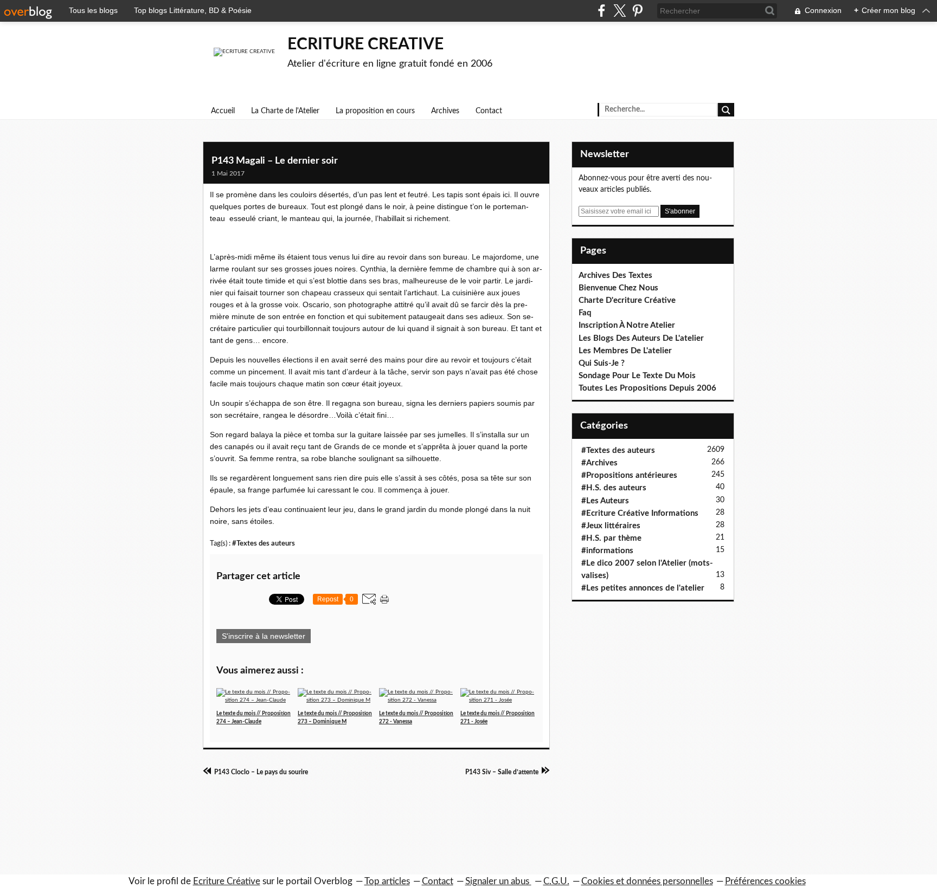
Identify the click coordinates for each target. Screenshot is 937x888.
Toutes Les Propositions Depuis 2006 (647, 388)
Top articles (387, 881)
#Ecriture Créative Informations (639, 513)
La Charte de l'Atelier (285, 111)
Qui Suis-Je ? (602, 363)
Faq (585, 313)
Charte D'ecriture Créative (627, 300)
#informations (607, 551)
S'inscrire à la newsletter (263, 636)
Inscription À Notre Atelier (627, 325)
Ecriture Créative (226, 881)
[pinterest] (637, 10)
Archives (445, 111)
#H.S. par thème (611, 538)
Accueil (223, 111)
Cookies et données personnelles (647, 881)
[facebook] (601, 10)
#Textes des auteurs (263, 543)
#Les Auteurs (605, 501)
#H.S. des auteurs (613, 488)
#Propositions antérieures (629, 475)
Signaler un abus (498, 881)
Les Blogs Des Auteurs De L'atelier (641, 338)
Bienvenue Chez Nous (618, 288)
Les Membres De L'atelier (625, 351)
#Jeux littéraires (610, 526)
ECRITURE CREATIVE (365, 44)
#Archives (599, 463)
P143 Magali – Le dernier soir (274, 161)
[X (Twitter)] (619, 10)
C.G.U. (556, 881)
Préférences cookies (765, 881)
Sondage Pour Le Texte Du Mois (637, 376)
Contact (489, 111)
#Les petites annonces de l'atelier (642, 588)
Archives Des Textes (615, 275)
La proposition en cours (375, 111)
